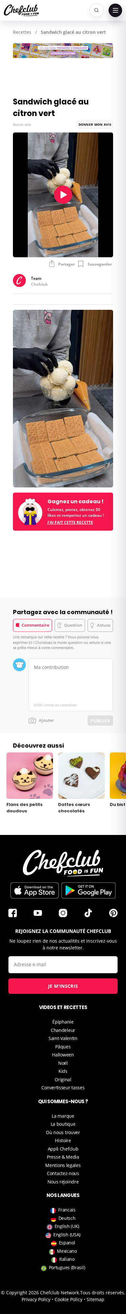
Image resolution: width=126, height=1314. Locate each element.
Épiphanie (62, 1022)
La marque (63, 1116)
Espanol (67, 1243)
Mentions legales (62, 1165)
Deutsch (67, 1218)
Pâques (62, 1047)
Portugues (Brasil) (67, 1267)
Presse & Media (63, 1157)
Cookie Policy (68, 1299)
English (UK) (67, 1226)
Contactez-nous (63, 1173)
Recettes (22, 32)
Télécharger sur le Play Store (88, 890)
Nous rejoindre (63, 1182)
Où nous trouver (63, 1132)
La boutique (63, 1124)
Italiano (67, 1259)
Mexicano (67, 1251)
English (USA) (66, 1234)
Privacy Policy (36, 1299)
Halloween (63, 1055)
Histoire (63, 1140)
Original (63, 1079)
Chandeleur (63, 1030)
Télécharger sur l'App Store (34, 890)
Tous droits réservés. (102, 1292)
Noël (63, 1063)
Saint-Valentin (63, 1038)
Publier (100, 721)
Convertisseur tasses (62, 1087)
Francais (67, 1210)
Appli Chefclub (63, 1149)
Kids (63, 1071)
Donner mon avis (95, 124)
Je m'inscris (63, 986)
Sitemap (95, 1299)
